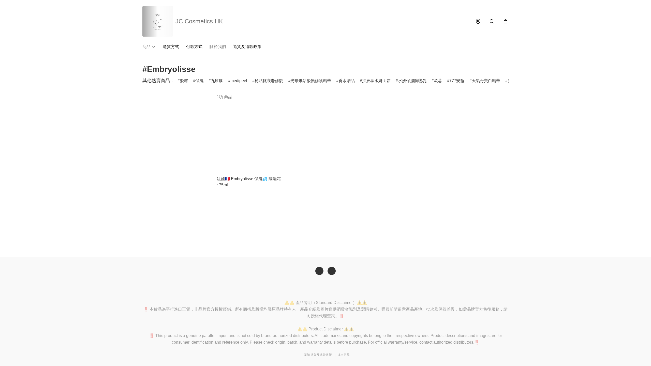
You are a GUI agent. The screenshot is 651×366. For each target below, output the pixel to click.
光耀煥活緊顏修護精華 (310, 81)
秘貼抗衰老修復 (269, 81)
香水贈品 (346, 81)
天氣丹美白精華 (486, 81)
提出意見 (343, 355)
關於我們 (218, 46)
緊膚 (184, 81)
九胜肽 (217, 81)
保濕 (199, 81)
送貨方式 (171, 46)
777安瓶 (456, 81)
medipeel (238, 81)
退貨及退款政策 (247, 46)
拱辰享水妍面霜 (376, 81)
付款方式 (194, 46)
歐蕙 (438, 81)
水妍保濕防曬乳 (412, 81)
